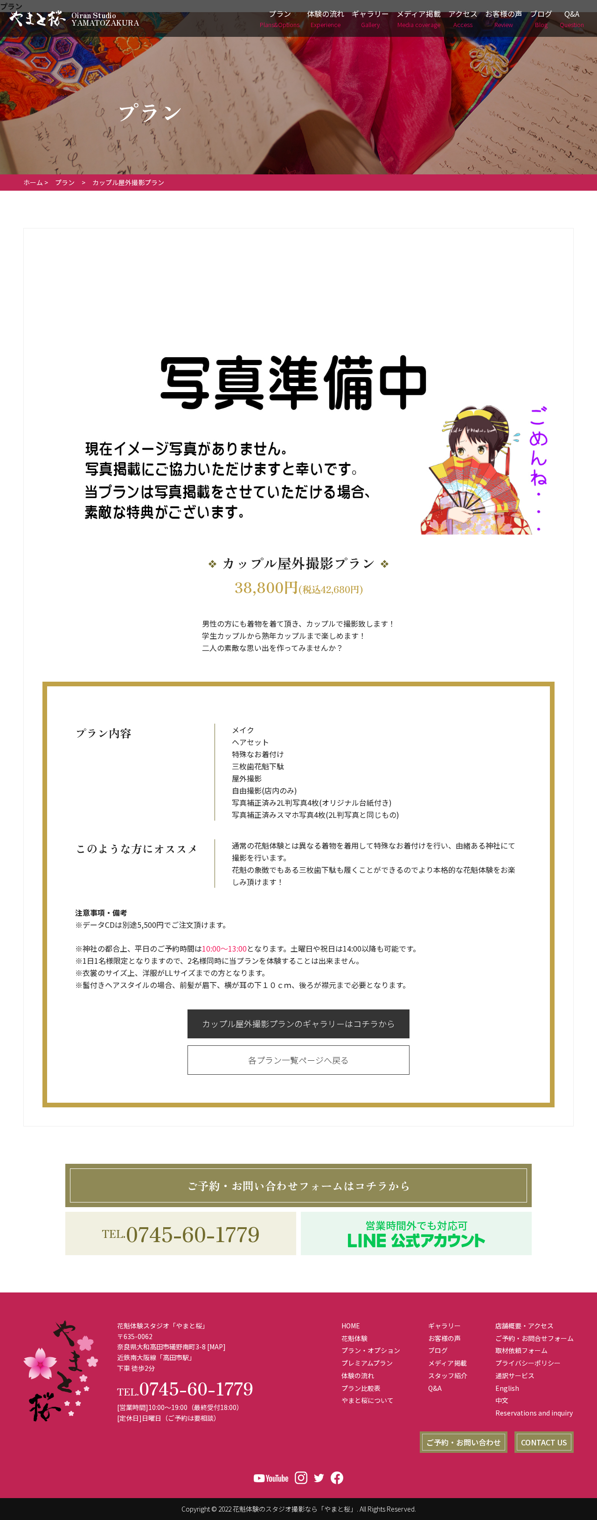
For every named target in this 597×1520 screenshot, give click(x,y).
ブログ (541, 18)
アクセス (463, 18)
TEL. (181, 1233)
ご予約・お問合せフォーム (534, 1338)
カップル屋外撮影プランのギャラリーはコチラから (298, 1023)
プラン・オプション (370, 1350)
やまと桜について (367, 1400)
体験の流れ (325, 18)
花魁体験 (354, 1338)
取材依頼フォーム (521, 1350)
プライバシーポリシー (528, 1363)
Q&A (572, 18)
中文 (501, 1400)
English (507, 1388)
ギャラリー (370, 18)
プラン (279, 18)
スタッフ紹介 (447, 1375)
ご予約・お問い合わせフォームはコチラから (298, 1185)
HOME (350, 1325)
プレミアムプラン (367, 1363)
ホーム (33, 182)
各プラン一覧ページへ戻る (298, 1060)
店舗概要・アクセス (524, 1325)
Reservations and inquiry (534, 1412)
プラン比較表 (361, 1388)
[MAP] (216, 1346)
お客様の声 (503, 18)
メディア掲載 (418, 18)
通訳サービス (515, 1375)
